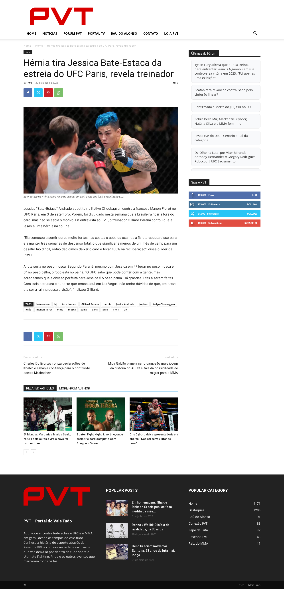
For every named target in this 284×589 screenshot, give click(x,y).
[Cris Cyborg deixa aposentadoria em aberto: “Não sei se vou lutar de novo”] (154, 414)
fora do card (69, 304)
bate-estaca (42, 304)
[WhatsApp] (58, 92)
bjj (55, 304)
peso (105, 309)
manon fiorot (44, 309)
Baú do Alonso (124, 33)
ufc (125, 309)
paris (95, 309)
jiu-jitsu (143, 304)
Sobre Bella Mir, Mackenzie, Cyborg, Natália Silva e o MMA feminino (221, 121)
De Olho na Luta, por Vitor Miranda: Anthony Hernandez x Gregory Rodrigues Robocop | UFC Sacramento (225, 156)
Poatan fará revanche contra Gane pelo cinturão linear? (224, 92)
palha (84, 309)
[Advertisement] (179, 16)
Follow (252, 204)
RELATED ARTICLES (40, 388)
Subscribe (251, 223)
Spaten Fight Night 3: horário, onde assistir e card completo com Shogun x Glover (100, 439)
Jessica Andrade (125, 304)
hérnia (107, 304)
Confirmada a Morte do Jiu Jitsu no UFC (223, 107)
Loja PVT (171, 33)
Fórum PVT (72, 33)
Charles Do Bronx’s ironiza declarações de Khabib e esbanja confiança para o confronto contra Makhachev (57, 368)
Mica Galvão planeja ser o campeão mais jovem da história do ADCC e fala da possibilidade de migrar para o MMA (143, 368)
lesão (29, 309)
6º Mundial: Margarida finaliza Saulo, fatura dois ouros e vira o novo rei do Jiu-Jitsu (47, 439)
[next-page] (33, 452)
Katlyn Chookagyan (163, 304)
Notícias (49, 33)
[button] (255, 34)
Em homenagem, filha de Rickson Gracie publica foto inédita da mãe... (152, 507)
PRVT (116, 309)
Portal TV (96, 33)
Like (254, 195)
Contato (150, 33)
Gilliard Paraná (90, 304)
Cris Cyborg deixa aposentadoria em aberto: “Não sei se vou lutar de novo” (154, 439)
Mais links (254, 585)
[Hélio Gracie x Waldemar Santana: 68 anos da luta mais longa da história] (117, 551)
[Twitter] (38, 92)
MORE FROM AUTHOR (74, 388)
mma (60, 309)
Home (31, 33)
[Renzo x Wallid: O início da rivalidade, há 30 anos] (117, 530)
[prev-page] (26, 452)
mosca (72, 309)
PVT (30, 82)
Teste (240, 585)
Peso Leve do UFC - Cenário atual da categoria (221, 138)
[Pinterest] (48, 92)
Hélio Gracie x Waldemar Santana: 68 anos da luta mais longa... (154, 550)
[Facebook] (28, 92)
